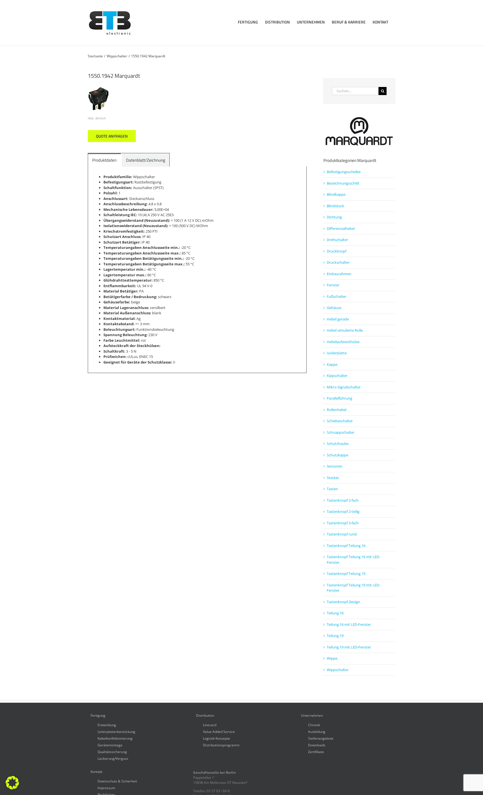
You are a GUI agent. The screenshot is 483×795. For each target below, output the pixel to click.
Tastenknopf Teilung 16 (346, 545)
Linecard (209, 725)
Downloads (316, 745)
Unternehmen (312, 715)
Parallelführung (339, 398)
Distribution (205, 715)
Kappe (332, 364)
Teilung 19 (335, 635)
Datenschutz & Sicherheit (117, 781)
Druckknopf (336, 251)
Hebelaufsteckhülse (343, 341)
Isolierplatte (337, 352)
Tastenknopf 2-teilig (343, 511)
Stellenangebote (320, 738)
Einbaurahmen (339, 273)
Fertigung (98, 715)
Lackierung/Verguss (113, 758)
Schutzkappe (337, 454)
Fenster (333, 284)
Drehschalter (337, 239)
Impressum (106, 787)
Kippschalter (337, 375)
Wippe (332, 658)
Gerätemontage (110, 745)
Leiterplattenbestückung (116, 731)
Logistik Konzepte (216, 738)
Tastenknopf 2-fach (343, 500)
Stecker (333, 477)
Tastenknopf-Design (343, 601)
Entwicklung (107, 725)
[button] (12, 782)
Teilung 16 (335, 612)
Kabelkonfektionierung (115, 738)
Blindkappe (336, 194)
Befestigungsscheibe (344, 171)
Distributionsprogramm (221, 745)
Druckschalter (338, 262)
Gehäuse (334, 307)
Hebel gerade (338, 319)
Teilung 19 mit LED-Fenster (349, 647)
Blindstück (335, 205)
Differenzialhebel (341, 228)
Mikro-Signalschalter (344, 387)
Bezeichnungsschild (343, 183)
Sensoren (334, 466)
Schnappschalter (340, 432)
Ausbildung (316, 731)
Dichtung (334, 217)
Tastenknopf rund (342, 534)
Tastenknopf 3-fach (343, 522)
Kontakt (96, 771)
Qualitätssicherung (112, 751)
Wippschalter (338, 669)
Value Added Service (219, 731)
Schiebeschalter (340, 420)
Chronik (314, 725)
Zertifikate (316, 751)
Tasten (332, 488)
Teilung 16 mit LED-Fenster (349, 624)
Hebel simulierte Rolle (345, 330)
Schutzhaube (338, 443)
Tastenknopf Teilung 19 (346, 573)
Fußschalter (336, 296)
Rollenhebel (336, 409)
